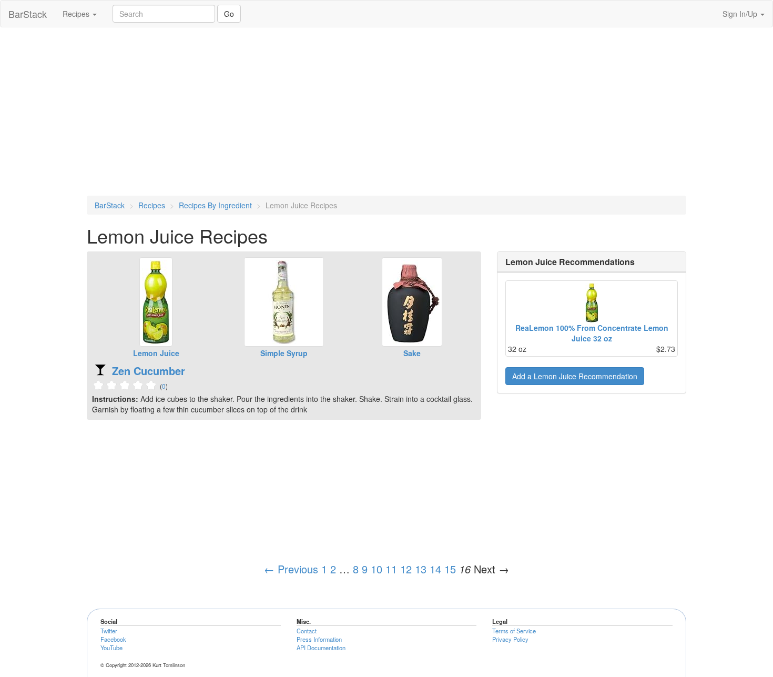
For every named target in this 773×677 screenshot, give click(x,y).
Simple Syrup (284, 353)
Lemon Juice (156, 353)
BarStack (27, 14)
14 (435, 569)
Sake (412, 353)
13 (420, 569)
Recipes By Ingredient (215, 205)
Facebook (113, 639)
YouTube (111, 647)
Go (229, 13)
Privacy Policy (510, 639)
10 (376, 569)
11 (391, 569)
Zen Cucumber (148, 370)
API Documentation (321, 647)
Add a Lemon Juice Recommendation (574, 376)
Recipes (77, 13)
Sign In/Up (741, 13)
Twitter (108, 631)
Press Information (319, 639)
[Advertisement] (386, 111)
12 (406, 569)
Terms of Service (514, 631)
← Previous (291, 569)
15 (450, 569)
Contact (307, 631)
